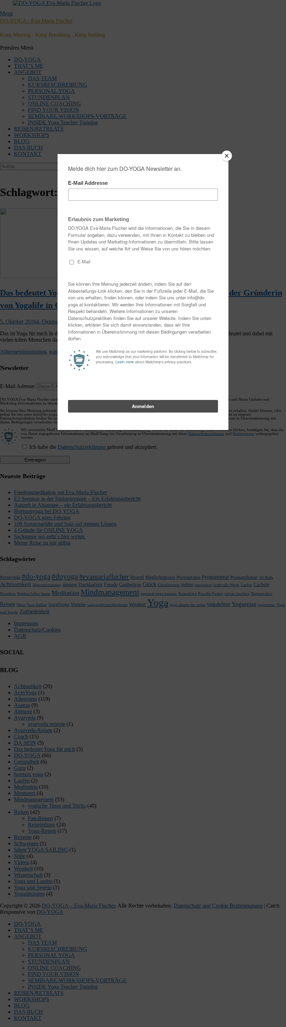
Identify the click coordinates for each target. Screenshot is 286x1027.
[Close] (226, 156)
